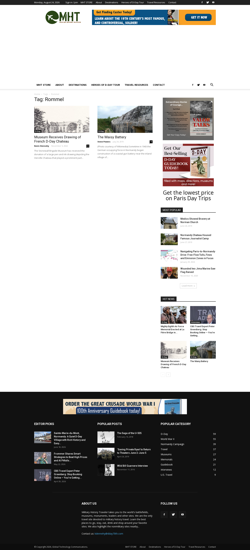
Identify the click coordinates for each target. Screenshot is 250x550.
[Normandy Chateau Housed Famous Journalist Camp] (169, 239)
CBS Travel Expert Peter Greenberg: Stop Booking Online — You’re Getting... (68, 474)
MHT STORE (87, 2)
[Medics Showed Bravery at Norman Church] (169, 223)
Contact (172, 2)
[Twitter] (207, 2)
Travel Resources (156, 2)
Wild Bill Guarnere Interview (132, 465)
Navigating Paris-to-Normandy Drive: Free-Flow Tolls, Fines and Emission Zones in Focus (197, 255)
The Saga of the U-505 (129, 433)
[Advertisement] (125, 55)
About (99, 2)
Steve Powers (103, 141)
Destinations (111, 2)
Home (37, 94)
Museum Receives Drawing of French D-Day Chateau (57, 139)
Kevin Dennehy (41, 146)
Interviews (195, 322)
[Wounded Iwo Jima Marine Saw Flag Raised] (169, 273)
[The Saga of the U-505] (105, 437)
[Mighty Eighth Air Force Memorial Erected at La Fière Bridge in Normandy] (174, 315)
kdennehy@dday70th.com (109, 533)
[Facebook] (202, 2)
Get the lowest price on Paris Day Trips (188, 195)
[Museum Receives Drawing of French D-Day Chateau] (61, 119)
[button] (212, 85)
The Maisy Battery (111, 137)
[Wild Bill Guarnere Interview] (105, 470)
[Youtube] (213, 2)
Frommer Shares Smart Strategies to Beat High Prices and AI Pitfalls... (70, 457)
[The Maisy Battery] (125, 119)
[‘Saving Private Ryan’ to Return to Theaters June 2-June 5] (105, 453)
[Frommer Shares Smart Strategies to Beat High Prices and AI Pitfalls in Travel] (42, 458)
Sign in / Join (71, 2)
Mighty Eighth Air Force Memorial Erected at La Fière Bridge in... (172, 329)
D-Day (37, 131)
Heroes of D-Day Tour (132, 2)
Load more (187, 285)
